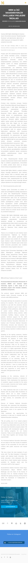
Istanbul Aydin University (20, 21)
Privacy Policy (23, 554)
